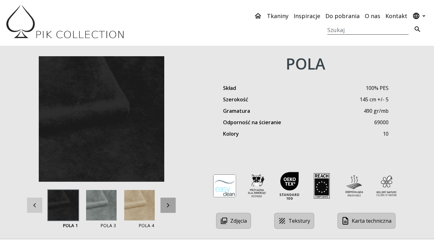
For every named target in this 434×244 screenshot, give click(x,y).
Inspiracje (307, 16)
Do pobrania (342, 16)
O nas (372, 16)
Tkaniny (277, 16)
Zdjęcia (238, 220)
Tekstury (299, 220)
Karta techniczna (371, 220)
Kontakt (396, 16)
